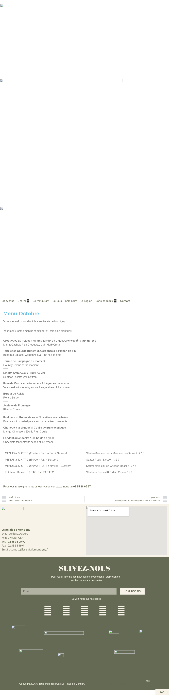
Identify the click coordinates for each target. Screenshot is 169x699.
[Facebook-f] (48, 610)
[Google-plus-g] (84, 610)
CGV (148, 681)
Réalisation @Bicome (116, 683)
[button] (23, 301)
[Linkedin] (103, 610)
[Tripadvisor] (121, 610)
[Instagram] (66, 610)
